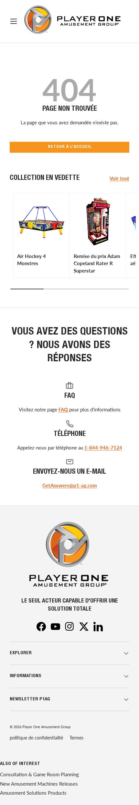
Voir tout (119, 178)
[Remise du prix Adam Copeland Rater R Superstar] (98, 222)
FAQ (63, 409)
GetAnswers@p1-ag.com (69, 485)
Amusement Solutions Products (33, 793)
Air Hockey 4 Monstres (31, 259)
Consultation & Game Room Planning (39, 774)
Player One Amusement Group (46, 727)
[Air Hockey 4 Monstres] (41, 222)
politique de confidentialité (36, 737)
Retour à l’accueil (69, 147)
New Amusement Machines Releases (39, 784)
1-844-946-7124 (103, 447)
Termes (76, 737)
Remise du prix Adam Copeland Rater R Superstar (97, 263)
